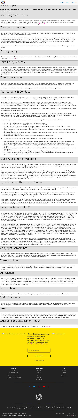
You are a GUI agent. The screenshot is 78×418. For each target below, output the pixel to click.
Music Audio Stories (14, 374)
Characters (64, 376)
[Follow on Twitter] (34, 386)
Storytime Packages (14, 376)
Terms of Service (61, 413)
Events (39, 376)
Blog (64, 372)
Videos (64, 370)
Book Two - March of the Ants (37, 344)
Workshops (39, 379)
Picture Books (13, 372)
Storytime (39, 374)
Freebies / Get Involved (14, 377)
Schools (39, 377)
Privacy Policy (13, 58)
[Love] (72, 415)
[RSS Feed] (49, 386)
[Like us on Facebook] (29, 386)
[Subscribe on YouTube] (44, 386)
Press (64, 374)
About (62, 2)
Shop (67, 2)
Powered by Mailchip (39, 360)
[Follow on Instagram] (39, 386)
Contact (73, 2)
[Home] (3, 2)
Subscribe (39, 356)
